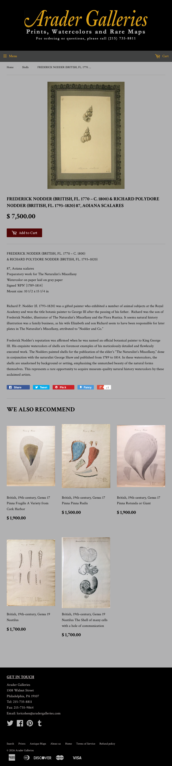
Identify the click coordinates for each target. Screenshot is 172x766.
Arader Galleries (24, 750)
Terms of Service (85, 744)
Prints (22, 744)
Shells (25, 67)
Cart (165, 56)
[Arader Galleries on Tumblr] (39, 724)
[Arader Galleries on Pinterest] (29, 724)
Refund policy (107, 744)
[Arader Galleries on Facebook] (20, 724)
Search (10, 744)
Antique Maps (38, 744)
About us (55, 744)
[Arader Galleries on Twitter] (10, 724)
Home (10, 67)
